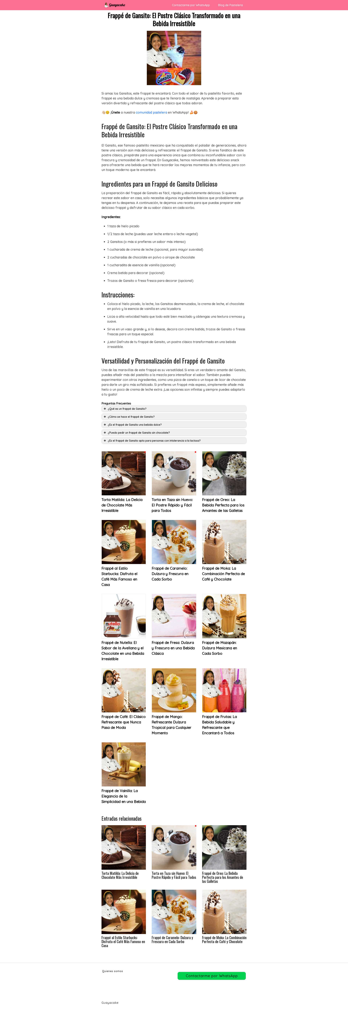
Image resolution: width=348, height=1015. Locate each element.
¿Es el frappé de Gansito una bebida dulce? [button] (135, 424)
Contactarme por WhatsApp (191, 5)
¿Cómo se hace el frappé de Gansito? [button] (131, 416)
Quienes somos (112, 971)
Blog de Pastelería (230, 5)
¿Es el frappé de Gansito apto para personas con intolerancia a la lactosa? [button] (154, 440)
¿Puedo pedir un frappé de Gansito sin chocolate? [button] (139, 432)
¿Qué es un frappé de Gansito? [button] (127, 408)
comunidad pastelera (151, 112)
